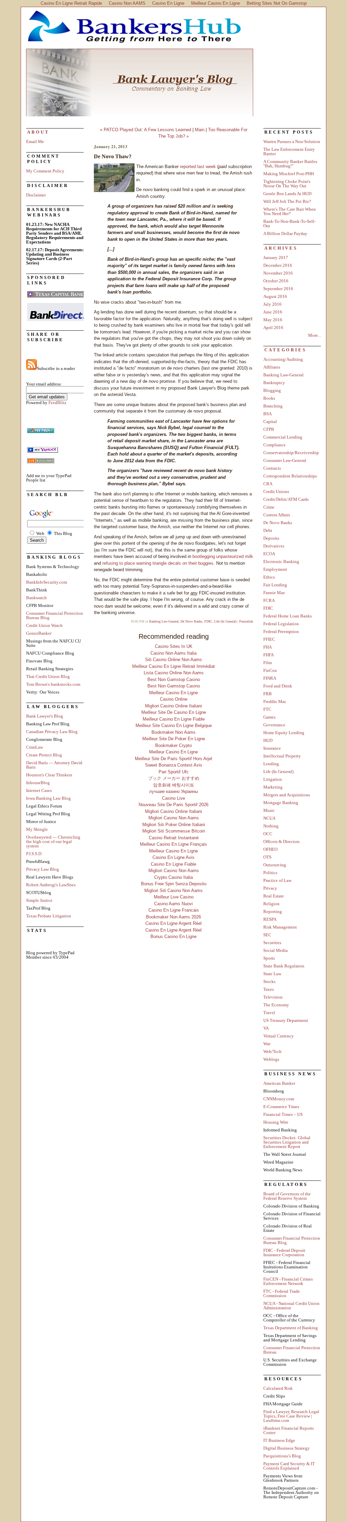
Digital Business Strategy (286, 1448)
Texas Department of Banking (290, 1327)
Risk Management (280, 927)
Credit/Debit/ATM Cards (286, 499)
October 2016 (275, 280)
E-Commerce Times (281, 1106)
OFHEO (270, 849)
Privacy (270, 888)
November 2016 (278, 273)
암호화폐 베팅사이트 (173, 785)
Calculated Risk (278, 1388)
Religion (271, 903)
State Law (272, 973)
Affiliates (271, 367)
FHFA (268, 654)
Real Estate (273, 895)
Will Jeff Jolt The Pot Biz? (287, 201)
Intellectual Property (282, 755)
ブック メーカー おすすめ (173, 778)
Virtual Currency (278, 1035)
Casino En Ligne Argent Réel (173, 923)
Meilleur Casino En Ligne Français (173, 844)
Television (273, 997)
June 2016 (272, 311)
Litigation (272, 779)
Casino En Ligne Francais (173, 910)
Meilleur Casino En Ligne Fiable (174, 719)
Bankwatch (36, 597)
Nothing (271, 825)
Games (269, 717)
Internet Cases (39, 790)
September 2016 (278, 288)
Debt (267, 530)
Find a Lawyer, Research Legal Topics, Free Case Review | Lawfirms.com (291, 1416)
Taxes (268, 989)
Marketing (273, 787)
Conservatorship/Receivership (291, 452)
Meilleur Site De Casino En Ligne (173, 712)
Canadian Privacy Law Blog (52, 731)
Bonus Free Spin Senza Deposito (173, 883)
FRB (267, 693)
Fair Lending (275, 584)
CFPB (268, 429)
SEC (267, 934)
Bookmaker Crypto (173, 745)
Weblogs (271, 1059)
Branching (273, 405)
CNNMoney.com (278, 1098)
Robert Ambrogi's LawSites (51, 884)
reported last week (198, 166)
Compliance (274, 444)
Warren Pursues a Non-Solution (291, 141)
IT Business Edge (279, 1440)
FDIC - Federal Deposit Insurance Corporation (284, 1252)
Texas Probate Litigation (48, 915)
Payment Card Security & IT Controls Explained (289, 1466)
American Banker (279, 1083)
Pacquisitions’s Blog (282, 1455)
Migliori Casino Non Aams (173, 817)
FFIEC (269, 639)
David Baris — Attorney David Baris (54, 765)
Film (267, 662)
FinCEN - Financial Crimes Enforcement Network (288, 1281)
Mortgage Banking (280, 802)
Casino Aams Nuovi (173, 903)
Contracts (272, 468)
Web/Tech (272, 1051)
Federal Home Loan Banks (287, 615)
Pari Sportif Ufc (174, 771)
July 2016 (272, 304)
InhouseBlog (38, 782)
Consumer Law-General (284, 460)
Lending (271, 763)
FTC (267, 709)
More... (314, 335)
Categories (285, 349)
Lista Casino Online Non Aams (174, 672)
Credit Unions (276, 491)
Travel (269, 1012)
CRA (267, 483)
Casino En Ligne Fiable (173, 864)
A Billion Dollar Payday (285, 233)
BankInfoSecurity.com (46, 582)
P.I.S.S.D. (34, 853)
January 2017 (275, 257)
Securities (272, 942)
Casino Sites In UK (173, 646)
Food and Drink (277, 685)
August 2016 (275, 296)
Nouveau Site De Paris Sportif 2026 (173, 804)
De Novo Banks (191, 621)
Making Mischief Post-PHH (288, 173)
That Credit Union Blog (48, 676)
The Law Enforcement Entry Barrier (289, 151)
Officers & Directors (281, 841)
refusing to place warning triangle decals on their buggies (157, 563)
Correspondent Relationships (290, 475)
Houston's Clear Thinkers (49, 774)
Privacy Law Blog (42, 869)
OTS (267, 857)
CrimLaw (34, 747)
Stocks (269, 981)
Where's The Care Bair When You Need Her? (289, 211)
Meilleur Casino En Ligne (173, 692)
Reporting (272, 911)
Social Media (275, 950)
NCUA (269, 818)
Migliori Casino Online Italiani (173, 705)
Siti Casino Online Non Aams (173, 659)
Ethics (269, 577)
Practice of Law (277, 880)
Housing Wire (275, 1122)
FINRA (269, 678)
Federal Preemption (281, 631)
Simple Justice (39, 900)
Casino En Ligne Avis (173, 857)
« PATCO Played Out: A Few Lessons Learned (145, 129)
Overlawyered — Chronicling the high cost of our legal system (53, 841)
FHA (267, 647)
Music (269, 810)
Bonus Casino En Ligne (173, 936)
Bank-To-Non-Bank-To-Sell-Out (289, 223)
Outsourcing (274, 864)
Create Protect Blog (44, 754)
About (38, 132)
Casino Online (173, 699)
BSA (267, 413)
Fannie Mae (274, 592)
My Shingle (37, 829)
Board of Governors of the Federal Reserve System (287, 1196)
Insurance (272, 748)
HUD (267, 740)
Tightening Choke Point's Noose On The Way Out (286, 183)
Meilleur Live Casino (173, 896)
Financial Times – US (283, 1114)
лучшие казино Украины (173, 791)
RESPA (270, 919)
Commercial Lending (282, 437)
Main (199, 129)
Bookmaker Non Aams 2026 (173, 916)
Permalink (246, 621)
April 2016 (273, 327)
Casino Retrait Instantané (174, 837)
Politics (270, 872)
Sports (269, 958)
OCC (267, 833)
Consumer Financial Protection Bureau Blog (54, 615)
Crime (268, 507)
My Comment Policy (45, 170)
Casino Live (173, 798)
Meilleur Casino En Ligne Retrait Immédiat (173, 666)
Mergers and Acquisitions (286, 794)
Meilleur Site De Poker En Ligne (173, 738)
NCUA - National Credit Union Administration (291, 1305)
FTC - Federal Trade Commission (281, 1293)
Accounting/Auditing (283, 359)
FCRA (269, 600)
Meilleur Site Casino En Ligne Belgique (174, 725)
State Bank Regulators (283, 965)
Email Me (35, 141)
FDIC (208, 621)
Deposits (271, 538)
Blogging (272, 390)
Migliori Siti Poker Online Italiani (173, 824)
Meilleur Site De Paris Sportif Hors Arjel (173, 758)
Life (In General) (225, 621)
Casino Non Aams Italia (173, 653)
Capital (270, 421)
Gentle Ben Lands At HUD (287, 193)
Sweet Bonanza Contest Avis (173, 765)
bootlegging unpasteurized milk (222, 556)
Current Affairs (276, 514)
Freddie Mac (274, 701)
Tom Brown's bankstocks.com (53, 684)
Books (269, 398)
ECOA (269, 553)
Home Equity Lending (283, 732)
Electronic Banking (281, 561)
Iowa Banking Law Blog (48, 798)
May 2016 (272, 319)
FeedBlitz (57, 402)
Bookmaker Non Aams (173, 732)
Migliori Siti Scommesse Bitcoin (173, 831)
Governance (274, 724)
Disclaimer (36, 194)
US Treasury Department (285, 1020)
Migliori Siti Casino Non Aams (173, 890)
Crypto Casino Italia (173, 877)
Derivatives (273, 545)
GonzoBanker (39, 633)
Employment (275, 569)
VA (266, 1028)
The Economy (276, 1004)
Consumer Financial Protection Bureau (291, 1350)
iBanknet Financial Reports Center (288, 1430)
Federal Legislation (281, 623)
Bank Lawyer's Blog (173, 82)
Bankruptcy (274, 382)
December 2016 (277, 265)
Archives (281, 248)
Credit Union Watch (44, 625)
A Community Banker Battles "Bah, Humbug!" (290, 163)
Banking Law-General (164, 621)
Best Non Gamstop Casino (173, 679)
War (266, 1043)
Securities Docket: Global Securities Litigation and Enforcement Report (286, 1142)
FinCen (270, 670)
